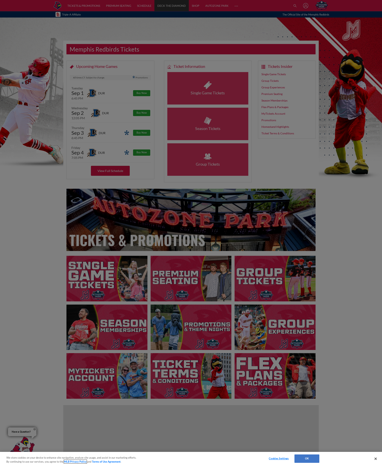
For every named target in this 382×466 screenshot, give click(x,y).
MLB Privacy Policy (75, 461)
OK (307, 458)
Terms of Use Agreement (106, 461)
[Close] (375, 458)
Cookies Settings (279, 458)
